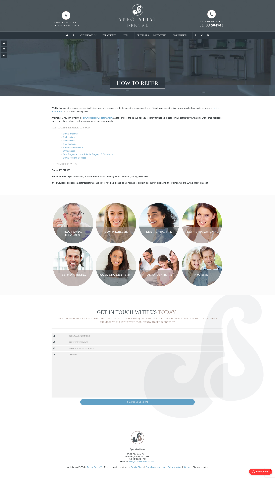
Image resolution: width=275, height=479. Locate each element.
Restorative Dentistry (73, 147)
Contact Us (159, 35)
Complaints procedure (156, 467)
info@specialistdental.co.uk (142, 461)
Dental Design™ (94, 467)
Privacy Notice (175, 467)
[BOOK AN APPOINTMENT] (4, 49)
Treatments (109, 35)
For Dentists (180, 35)
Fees (125, 35)
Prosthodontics (70, 144)
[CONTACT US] (4, 55)
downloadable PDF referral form (98, 118)
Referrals (143, 35)
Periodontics (69, 140)
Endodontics (69, 137)
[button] (260, 472)
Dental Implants (70, 133)
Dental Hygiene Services (74, 158)
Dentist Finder (137, 467)
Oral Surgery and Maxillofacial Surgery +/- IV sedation (88, 154)
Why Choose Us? (89, 35)
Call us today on (211, 23)
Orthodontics (69, 151)
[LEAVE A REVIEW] (4, 43)
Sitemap (187, 467)
